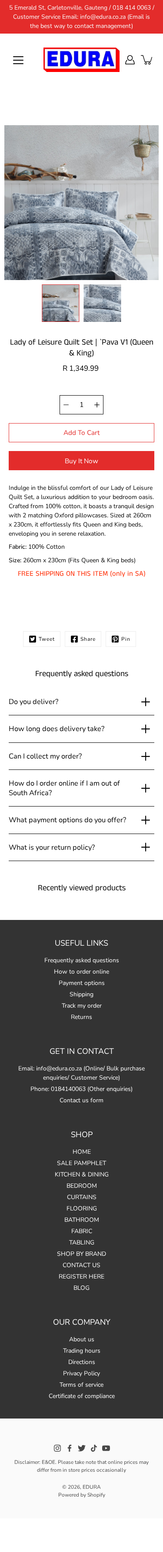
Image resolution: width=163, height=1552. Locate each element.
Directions (81, 1362)
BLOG (81, 1288)
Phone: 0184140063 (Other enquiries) (81, 1089)
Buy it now (81, 460)
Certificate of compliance (82, 1396)
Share (88, 639)
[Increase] (96, 404)
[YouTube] (106, 1448)
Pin (125, 639)
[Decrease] (66, 404)
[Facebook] (69, 1448)
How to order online (81, 971)
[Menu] (18, 60)
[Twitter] (82, 1448)
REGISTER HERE (81, 1276)
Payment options (82, 983)
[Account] (130, 60)
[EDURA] (81, 60)
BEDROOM (82, 1186)
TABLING (81, 1242)
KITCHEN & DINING (82, 1174)
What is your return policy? (52, 847)
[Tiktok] (94, 1448)
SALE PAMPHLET (81, 1163)
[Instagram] (57, 1448)
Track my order (82, 1006)
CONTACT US (81, 1265)
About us (81, 1339)
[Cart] (147, 60)
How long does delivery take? (56, 729)
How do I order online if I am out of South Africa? (64, 787)
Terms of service (81, 1385)
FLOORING (82, 1208)
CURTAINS (81, 1197)
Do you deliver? (33, 702)
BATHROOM (81, 1220)
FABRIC (81, 1231)
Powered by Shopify (81, 1494)
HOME (82, 1152)
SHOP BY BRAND (81, 1254)
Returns (81, 1017)
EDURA (92, 1487)
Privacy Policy (81, 1373)
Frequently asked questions (81, 960)
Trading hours (81, 1351)
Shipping (81, 994)
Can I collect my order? (45, 756)
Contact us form (81, 1100)
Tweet (47, 639)
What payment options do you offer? (67, 820)
